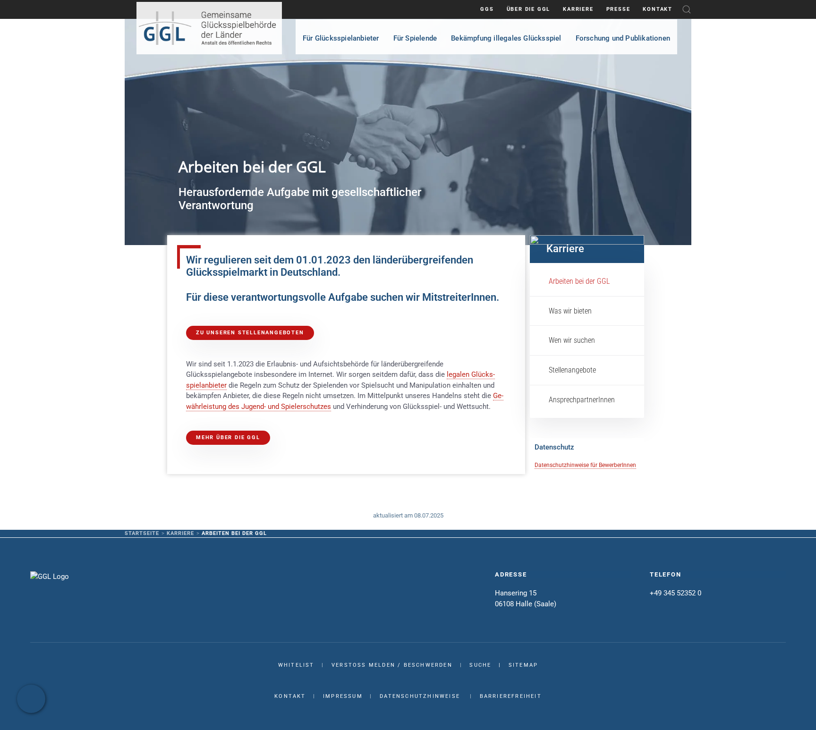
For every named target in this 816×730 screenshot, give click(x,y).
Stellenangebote (572, 369)
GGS (486, 9)
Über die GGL (529, 9)
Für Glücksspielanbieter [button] (341, 38)
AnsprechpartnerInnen (582, 399)
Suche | (488, 665)
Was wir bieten (570, 310)
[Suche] (686, 9)
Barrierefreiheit (511, 696)
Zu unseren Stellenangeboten (250, 333)
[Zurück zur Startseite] (209, 28)
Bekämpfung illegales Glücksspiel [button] (506, 38)
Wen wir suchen (572, 340)
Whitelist (296, 665)
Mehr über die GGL (228, 437)
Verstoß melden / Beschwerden (392, 665)
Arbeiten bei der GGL (579, 281)
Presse (618, 9)
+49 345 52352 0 (675, 593)
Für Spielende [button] (415, 38)
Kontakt (657, 9)
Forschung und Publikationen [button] (623, 38)
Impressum (343, 696)
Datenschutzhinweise (420, 696)
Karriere (578, 9)
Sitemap (523, 665)
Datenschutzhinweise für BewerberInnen (585, 465)
